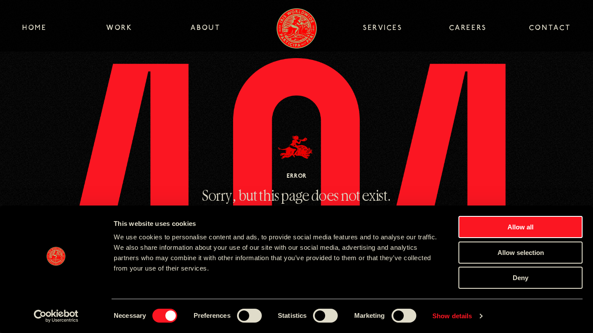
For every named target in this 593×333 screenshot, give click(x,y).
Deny (520, 277)
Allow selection (520, 252)
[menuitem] (64, 29)
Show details (452, 316)
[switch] (249, 316)
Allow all (520, 227)
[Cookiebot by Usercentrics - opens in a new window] (56, 316)
